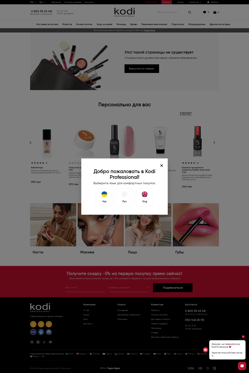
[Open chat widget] (242, 366)
